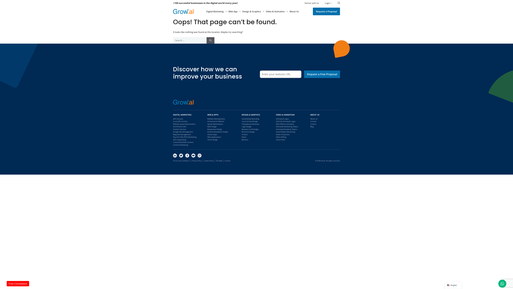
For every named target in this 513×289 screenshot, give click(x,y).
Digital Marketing (215, 11)
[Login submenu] (331, 3)
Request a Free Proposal (322, 74)
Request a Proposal (326, 11)
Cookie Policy (209, 161)
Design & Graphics (251, 11)
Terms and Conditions (181, 161)
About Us (294, 11)
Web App (233, 11)
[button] (339, 3)
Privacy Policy (197, 161)
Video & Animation (275, 11)
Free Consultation (18, 283)
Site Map (219, 161)
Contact (227, 161)
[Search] (210, 40)
